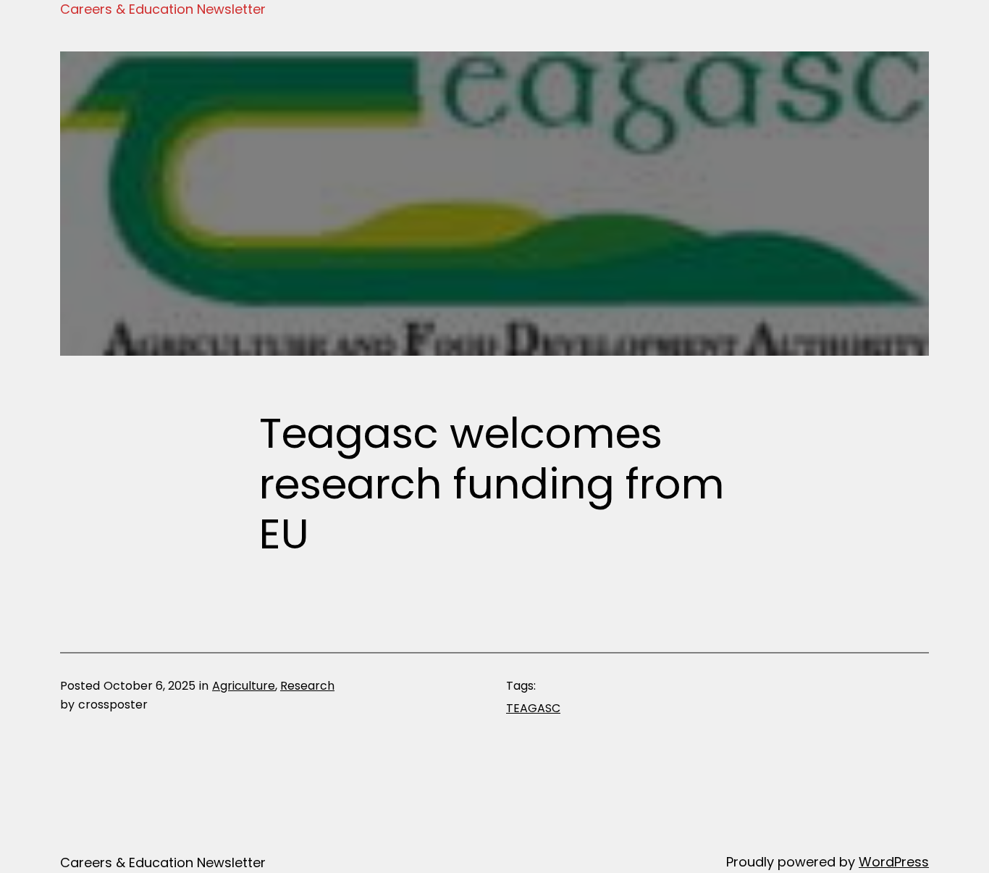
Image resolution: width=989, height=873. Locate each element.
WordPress (894, 862)
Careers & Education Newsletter (163, 9)
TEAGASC (533, 708)
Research (307, 685)
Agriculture (243, 685)
